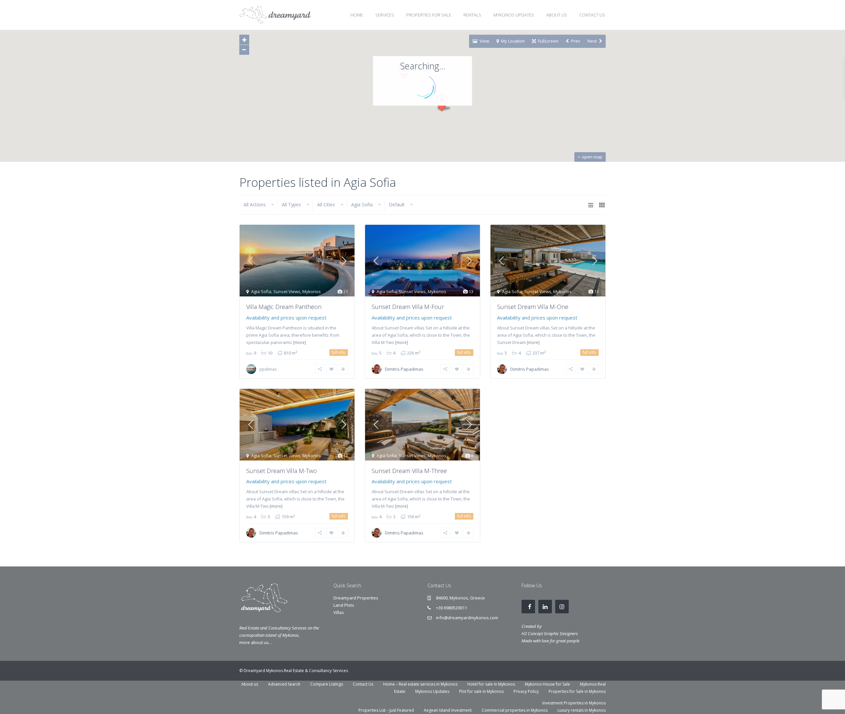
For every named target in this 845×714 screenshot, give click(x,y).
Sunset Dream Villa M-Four (408, 307)
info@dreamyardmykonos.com (467, 618)
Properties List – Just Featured (386, 710)
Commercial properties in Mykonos (515, 710)
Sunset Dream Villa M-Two (281, 471)
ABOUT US (556, 15)
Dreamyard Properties (355, 598)
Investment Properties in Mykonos (574, 703)
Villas (338, 612)
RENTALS (472, 15)
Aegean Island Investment (448, 710)
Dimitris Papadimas (404, 369)
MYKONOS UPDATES (513, 15)
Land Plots (343, 605)
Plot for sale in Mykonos (481, 691)
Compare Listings (326, 684)
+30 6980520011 (451, 608)
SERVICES (384, 15)
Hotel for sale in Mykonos (491, 684)
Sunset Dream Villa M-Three (409, 471)
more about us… (255, 642)
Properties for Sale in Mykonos (577, 691)
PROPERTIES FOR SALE (428, 15)
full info (339, 352)
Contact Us (363, 684)
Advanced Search (284, 684)
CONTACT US (592, 15)
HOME (357, 15)
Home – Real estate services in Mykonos (420, 684)
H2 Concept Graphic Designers (550, 633)
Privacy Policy (526, 691)
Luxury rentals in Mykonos (582, 710)
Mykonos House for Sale (547, 684)
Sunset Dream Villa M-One (532, 307)
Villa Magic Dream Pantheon (283, 307)
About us (249, 684)
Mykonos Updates (432, 691)
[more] (299, 342)
